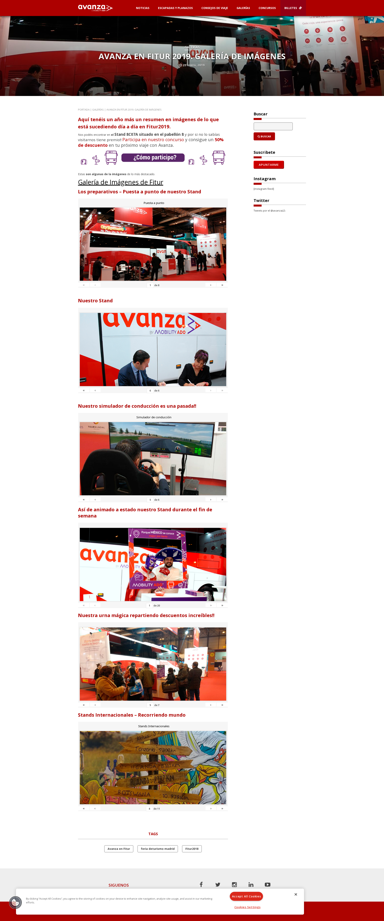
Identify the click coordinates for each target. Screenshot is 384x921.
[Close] (296, 894)
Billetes (291, 8)
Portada (84, 109)
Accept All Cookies (246, 896)
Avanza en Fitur (119, 849)
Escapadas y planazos (175, 8)
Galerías (243, 8)
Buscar (265, 136)
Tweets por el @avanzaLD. (270, 210)
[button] (15, 902)
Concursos (267, 8)
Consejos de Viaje (214, 8)
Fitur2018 (191, 849)
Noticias (142, 8)
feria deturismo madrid (158, 849)
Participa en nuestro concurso (153, 139)
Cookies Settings (247, 907)
